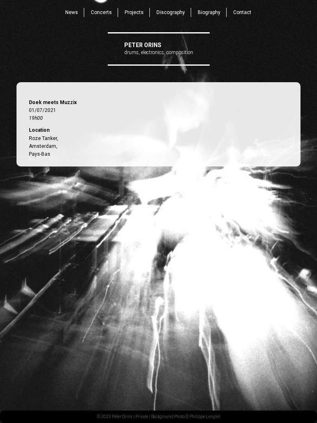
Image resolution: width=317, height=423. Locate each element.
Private (141, 416)
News (71, 12)
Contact (242, 12)
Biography (209, 12)
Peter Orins (142, 45)
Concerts (101, 12)
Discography (170, 12)
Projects (134, 12)
